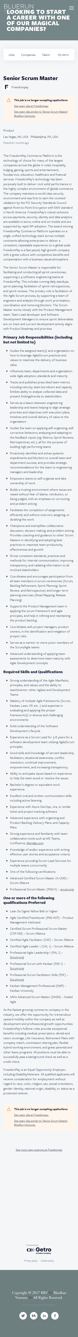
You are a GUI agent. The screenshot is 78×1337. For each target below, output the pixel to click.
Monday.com (35, 843)
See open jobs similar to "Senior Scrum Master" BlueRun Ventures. (41, 114)
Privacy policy (30, 1260)
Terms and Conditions (39, 1302)
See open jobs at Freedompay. (31, 106)
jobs (11, 54)
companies (28, 54)
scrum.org (67, 889)
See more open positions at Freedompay (39, 1150)
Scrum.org (17, 957)
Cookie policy (47, 1260)
